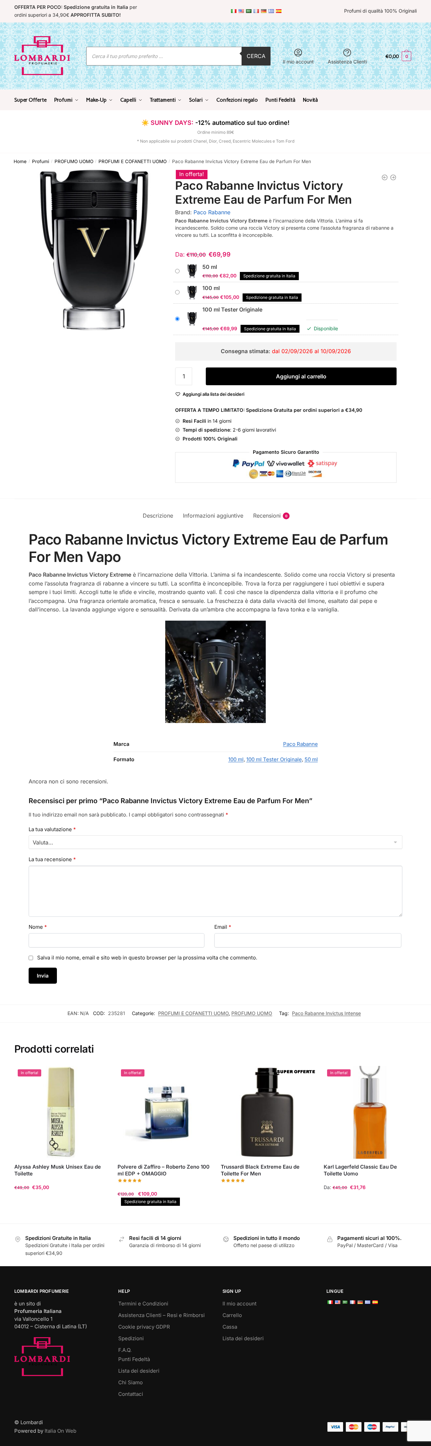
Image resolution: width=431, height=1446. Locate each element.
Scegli (60, 1215)
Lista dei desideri (138, 1371)
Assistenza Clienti (347, 61)
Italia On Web (60, 1431)
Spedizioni (131, 1338)
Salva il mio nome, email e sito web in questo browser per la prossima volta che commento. (147, 957)
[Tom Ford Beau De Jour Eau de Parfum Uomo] (384, 177)
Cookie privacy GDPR (144, 1327)
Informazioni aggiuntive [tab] (213, 515)
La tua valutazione (52, 829)
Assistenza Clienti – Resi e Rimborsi (161, 1315)
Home (20, 161)
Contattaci (130, 1394)
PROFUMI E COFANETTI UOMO (132, 161)
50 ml (311, 759)
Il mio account (298, 61)
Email (222, 927)
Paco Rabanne (212, 212)
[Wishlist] (97, 1076)
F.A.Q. (125, 1350)
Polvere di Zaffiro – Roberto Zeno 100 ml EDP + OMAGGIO (164, 1170)
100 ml (236, 759)
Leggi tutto (267, 1215)
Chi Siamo (130, 1382)
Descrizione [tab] (158, 515)
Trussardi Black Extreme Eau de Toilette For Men (260, 1170)
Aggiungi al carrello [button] (164, 1215)
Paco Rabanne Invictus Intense (326, 1013)
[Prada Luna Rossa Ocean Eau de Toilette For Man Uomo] (393, 177)
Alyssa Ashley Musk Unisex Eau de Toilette (57, 1170)
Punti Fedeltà (134, 1359)
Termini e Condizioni (143, 1303)
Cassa (229, 1327)
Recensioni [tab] (267, 515)
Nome (38, 927)
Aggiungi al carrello (301, 376)
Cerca (256, 56)
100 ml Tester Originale (274, 759)
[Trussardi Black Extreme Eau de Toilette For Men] (267, 1112)
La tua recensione (52, 859)
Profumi (40, 161)
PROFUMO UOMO (74, 161)
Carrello (232, 1315)
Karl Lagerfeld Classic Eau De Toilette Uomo (360, 1170)
